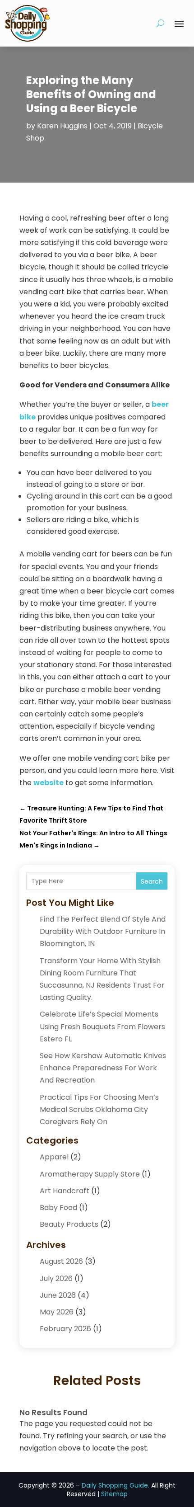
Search (152, 881)
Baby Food (58, 1207)
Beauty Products (69, 1224)
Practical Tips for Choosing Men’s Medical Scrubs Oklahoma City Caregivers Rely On (99, 1109)
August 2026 (61, 1261)
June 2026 (58, 1295)
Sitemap (114, 1493)
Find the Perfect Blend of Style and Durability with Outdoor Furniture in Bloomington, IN (103, 931)
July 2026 (56, 1278)
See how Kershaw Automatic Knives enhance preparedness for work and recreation (103, 1067)
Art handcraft (64, 1191)
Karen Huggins (62, 126)
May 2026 (57, 1312)
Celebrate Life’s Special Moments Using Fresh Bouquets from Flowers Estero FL (102, 1026)
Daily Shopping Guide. (115, 1485)
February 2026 (65, 1328)
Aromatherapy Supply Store (90, 1174)
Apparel (54, 1157)
